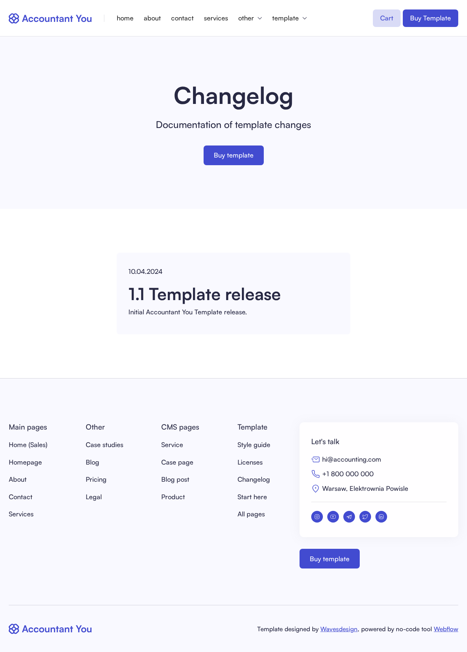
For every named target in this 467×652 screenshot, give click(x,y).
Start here (252, 497)
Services (21, 514)
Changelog (254, 479)
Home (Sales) (28, 445)
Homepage (25, 462)
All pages (251, 514)
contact (182, 18)
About (18, 479)
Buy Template (430, 18)
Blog (92, 462)
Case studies (104, 445)
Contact (20, 497)
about (152, 18)
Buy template (234, 155)
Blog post (175, 479)
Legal (94, 497)
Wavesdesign (339, 629)
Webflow (446, 629)
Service (172, 445)
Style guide (254, 445)
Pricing (96, 479)
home (125, 18)
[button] (250, 18)
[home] (50, 18)
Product (173, 497)
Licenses (250, 462)
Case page (177, 462)
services (216, 18)
